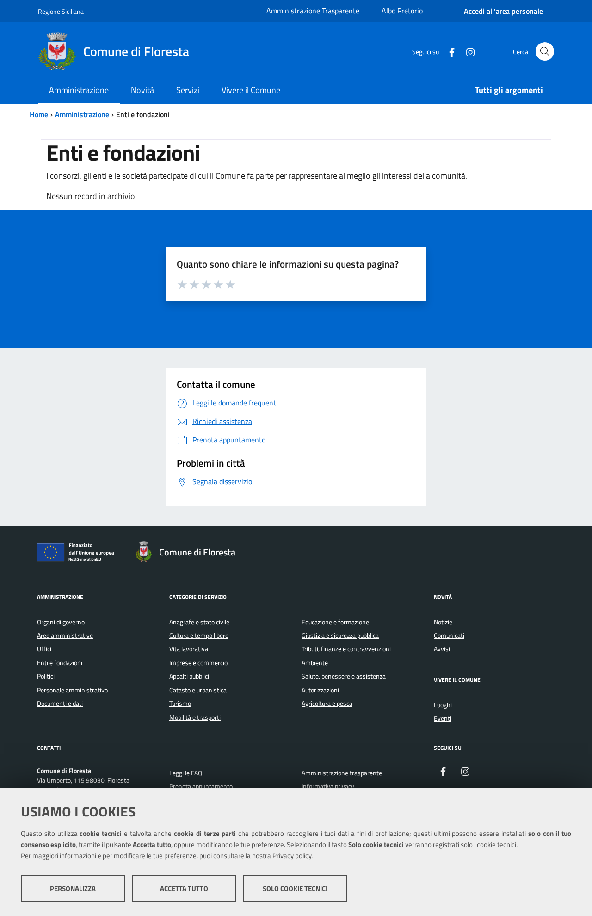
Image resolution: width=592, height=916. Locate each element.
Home (39, 114)
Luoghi (443, 705)
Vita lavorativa (188, 649)
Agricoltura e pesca (327, 703)
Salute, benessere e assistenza (344, 676)
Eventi (442, 718)
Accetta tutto (184, 888)
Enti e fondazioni (59, 663)
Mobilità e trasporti (195, 717)
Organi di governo (61, 622)
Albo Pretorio (402, 10)
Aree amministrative (65, 635)
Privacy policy (291, 855)
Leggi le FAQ (185, 773)
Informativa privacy (328, 786)
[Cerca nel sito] (545, 51)
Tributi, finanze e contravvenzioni (346, 649)
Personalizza (73, 888)
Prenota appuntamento (201, 786)
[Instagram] (466, 51)
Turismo (180, 703)
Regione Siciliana (61, 11)
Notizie (443, 622)
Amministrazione (82, 114)
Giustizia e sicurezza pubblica (340, 635)
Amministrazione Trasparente (312, 10)
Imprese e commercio (198, 663)
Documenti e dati (60, 703)
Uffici (44, 649)
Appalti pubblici (189, 676)
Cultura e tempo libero (198, 635)
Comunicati (449, 635)
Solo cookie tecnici (295, 888)
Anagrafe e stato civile (199, 622)
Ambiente (315, 663)
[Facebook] (448, 51)
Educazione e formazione (335, 622)
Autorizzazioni (320, 690)
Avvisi (442, 649)
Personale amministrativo (72, 690)
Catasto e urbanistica (198, 690)
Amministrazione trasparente (342, 773)
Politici (46, 676)
